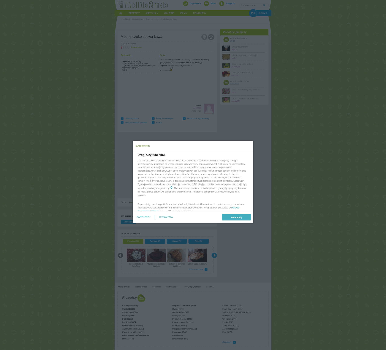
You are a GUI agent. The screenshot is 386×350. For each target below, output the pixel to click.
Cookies (155, 211)
